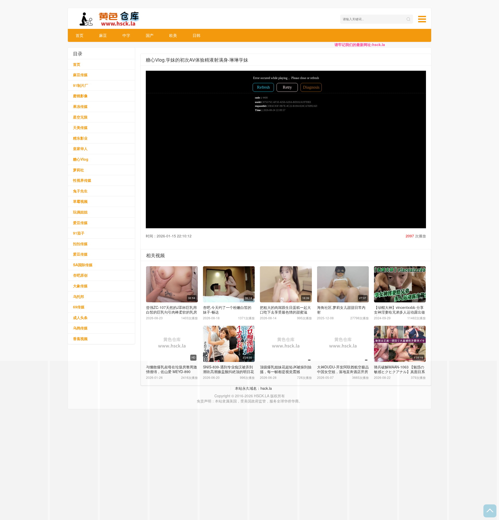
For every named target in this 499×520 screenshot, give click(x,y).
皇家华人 (80, 148)
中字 (126, 35)
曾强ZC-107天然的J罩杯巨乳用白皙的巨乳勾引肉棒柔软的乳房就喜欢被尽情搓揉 (171, 312)
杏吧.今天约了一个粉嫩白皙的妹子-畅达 (227, 310)
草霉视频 (80, 201)
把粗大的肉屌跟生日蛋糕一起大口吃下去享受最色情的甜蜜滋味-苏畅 (285, 312)
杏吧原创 (80, 275)
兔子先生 (80, 190)
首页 (79, 35)
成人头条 (80, 317)
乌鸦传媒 (80, 327)
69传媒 (78, 306)
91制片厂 (80, 85)
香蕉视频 (80, 338)
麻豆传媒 (80, 74)
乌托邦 (78, 296)
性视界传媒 (82, 180)
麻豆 (103, 35)
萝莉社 (78, 169)
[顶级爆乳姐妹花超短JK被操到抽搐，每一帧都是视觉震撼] (286, 344)
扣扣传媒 (80, 243)
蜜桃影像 (80, 95)
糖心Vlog (80, 159)
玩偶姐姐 (80, 211)
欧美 (173, 35)
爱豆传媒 (80, 222)
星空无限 (80, 117)
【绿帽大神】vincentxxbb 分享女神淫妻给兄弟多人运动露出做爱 (399, 312)
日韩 (196, 35)
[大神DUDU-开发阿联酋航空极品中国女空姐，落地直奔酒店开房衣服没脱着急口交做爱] (343, 344)
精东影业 (80, 138)
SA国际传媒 (83, 264)
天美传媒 (80, 127)
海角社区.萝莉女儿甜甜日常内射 (341, 310)
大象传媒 (80, 285)
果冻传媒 (80, 106)
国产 (150, 35)
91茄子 (78, 233)
